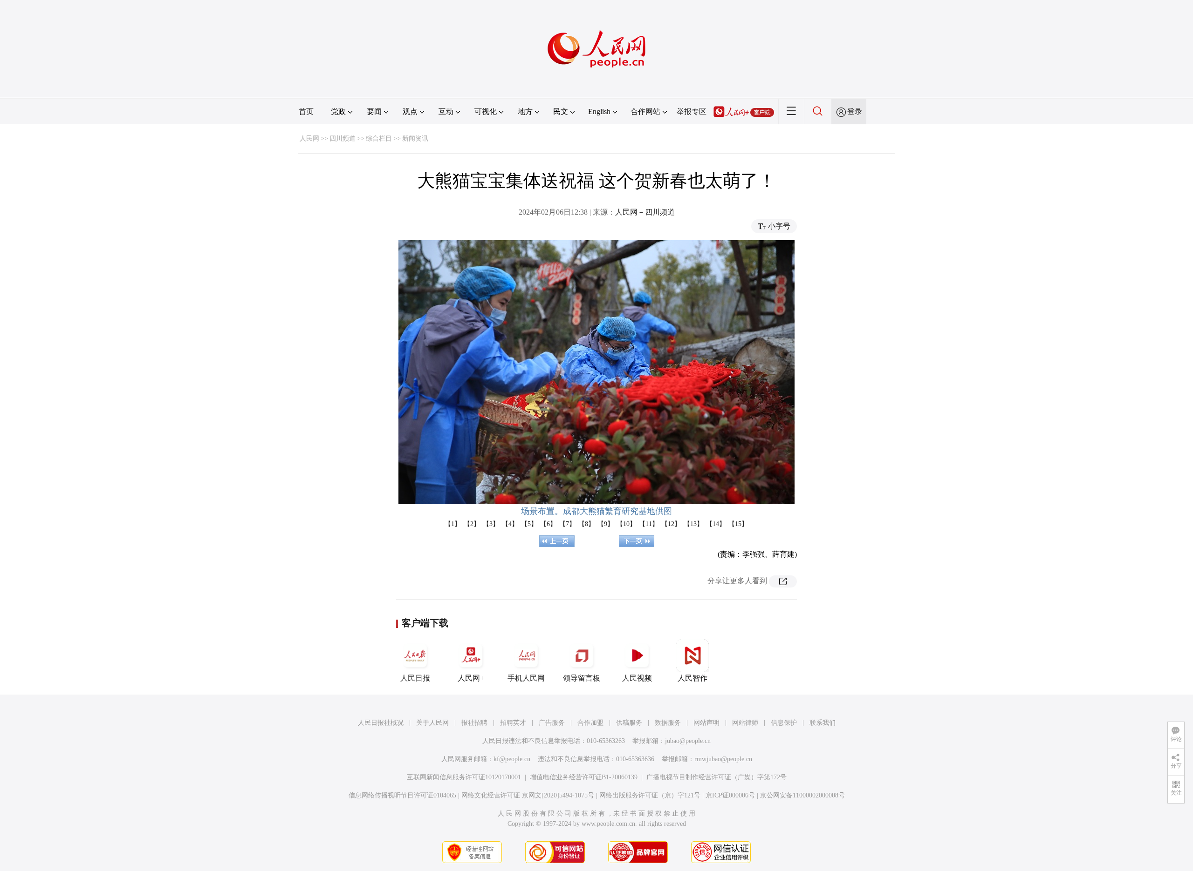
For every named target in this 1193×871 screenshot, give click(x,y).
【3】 (491, 523)
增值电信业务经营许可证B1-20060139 (584, 777)
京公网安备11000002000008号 (802, 795)
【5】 (529, 523)
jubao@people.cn (688, 740)
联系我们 (822, 722)
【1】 (453, 523)
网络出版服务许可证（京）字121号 (649, 795)
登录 (854, 111)
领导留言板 (581, 678)
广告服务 (552, 722)
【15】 (738, 523)
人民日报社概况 (381, 722)
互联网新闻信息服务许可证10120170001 (464, 777)
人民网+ (471, 678)
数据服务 (668, 722)
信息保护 (784, 722)
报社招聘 (474, 722)
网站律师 (745, 722)
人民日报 (415, 678)
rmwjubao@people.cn (723, 759)
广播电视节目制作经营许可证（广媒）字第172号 (716, 777)
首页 (306, 111)
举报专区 (691, 111)
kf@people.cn (512, 759)
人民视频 (637, 678)
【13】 (693, 523)
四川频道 (342, 138)
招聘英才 (513, 722)
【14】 (716, 523)
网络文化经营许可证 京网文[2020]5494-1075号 (527, 795)
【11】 (648, 523)
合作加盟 (590, 722)
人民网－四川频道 (645, 212)
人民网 (309, 138)
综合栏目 (379, 138)
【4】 (510, 523)
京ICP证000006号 (730, 795)
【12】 (671, 523)
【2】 (472, 523)
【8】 (586, 523)
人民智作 (692, 678)
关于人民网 (432, 722)
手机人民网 (526, 678)
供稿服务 (629, 722)
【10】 (626, 523)
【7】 (567, 523)
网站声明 (706, 722)
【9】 (605, 523)
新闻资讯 (415, 138)
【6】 (548, 523)
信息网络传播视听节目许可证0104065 (402, 795)
